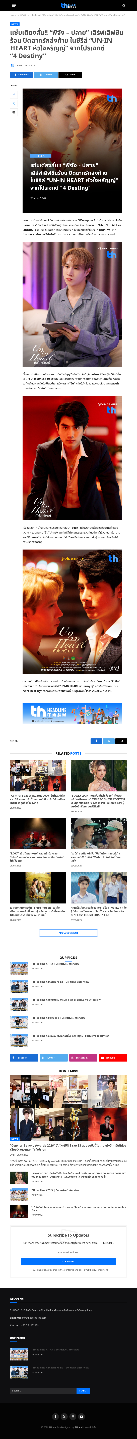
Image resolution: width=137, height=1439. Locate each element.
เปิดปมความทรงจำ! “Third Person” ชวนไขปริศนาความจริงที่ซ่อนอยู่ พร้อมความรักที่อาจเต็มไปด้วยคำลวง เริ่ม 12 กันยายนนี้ (37, 911)
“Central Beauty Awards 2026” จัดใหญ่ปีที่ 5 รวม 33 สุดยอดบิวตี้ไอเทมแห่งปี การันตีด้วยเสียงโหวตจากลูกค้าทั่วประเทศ (37, 799)
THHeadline (81, 1427)
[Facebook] (14, 95)
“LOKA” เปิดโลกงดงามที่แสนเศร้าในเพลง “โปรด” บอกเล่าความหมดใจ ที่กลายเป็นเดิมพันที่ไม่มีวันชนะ (37, 857)
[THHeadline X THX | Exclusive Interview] (19, 968)
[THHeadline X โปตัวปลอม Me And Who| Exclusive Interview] (19, 1004)
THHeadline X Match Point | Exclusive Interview (60, 982)
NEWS (14, 24)
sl (21, 65)
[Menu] (14, 5)
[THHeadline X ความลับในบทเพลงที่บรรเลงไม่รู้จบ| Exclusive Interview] (19, 1040)
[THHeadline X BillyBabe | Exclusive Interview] (19, 1022)
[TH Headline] (68, 5)
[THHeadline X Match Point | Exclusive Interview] (19, 986)
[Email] (14, 112)
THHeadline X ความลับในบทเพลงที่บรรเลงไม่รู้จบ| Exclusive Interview (70, 1036)
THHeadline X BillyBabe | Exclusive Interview (58, 1018)
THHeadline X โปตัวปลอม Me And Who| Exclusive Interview (66, 1000)
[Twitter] (14, 103)
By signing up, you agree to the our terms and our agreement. (70, 1270)
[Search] (123, 5)
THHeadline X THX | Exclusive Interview (55, 964)
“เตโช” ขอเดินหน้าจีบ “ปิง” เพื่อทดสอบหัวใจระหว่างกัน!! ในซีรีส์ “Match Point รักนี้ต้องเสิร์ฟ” (95, 857)
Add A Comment (68, 933)
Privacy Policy (89, 1270)
